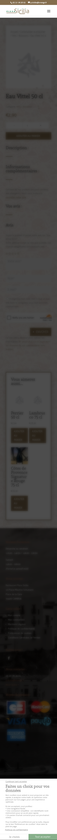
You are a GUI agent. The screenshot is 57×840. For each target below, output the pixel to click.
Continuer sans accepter (16, 781)
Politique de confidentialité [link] (16, 830)
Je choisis (14, 836)
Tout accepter (43, 836)
